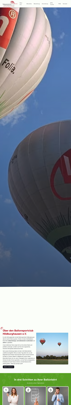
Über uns (21, 3)
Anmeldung (45, 3)
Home (16, 3)
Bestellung (37, 3)
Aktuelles (29, 3)
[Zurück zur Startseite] (8, 3)
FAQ (59, 3)
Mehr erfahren (8, 367)
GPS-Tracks (52, 3)
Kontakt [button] (65, 3)
